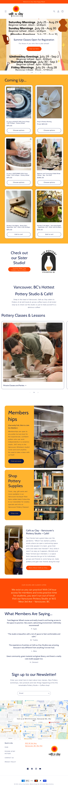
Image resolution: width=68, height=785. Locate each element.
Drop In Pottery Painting (44, 121)
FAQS (6, 747)
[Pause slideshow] (40, 72)
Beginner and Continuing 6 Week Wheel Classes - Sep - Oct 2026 (48, 174)
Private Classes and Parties (13, 385)
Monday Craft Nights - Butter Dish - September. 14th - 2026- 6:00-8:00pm (18, 226)
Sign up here (34, 49)
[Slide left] (30, 392)
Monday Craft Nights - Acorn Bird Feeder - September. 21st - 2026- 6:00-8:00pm (49, 226)
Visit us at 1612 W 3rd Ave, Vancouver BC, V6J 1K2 (34, 719)
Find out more (16, 461)
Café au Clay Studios (24, 784)
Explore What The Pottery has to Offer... (19, 269)
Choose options (18, 130)
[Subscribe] (49, 693)
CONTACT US (9, 758)
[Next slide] (36, 72)
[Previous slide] (28, 72)
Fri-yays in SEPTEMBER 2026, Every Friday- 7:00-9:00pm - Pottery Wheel (18, 174)
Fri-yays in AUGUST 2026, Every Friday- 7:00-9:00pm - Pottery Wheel (18, 122)
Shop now (14, 513)
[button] (6, 11)
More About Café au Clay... (39, 568)
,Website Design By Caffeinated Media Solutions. (41, 784)
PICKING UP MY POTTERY (10, 752)
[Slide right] (38, 392)
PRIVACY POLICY (10, 762)
